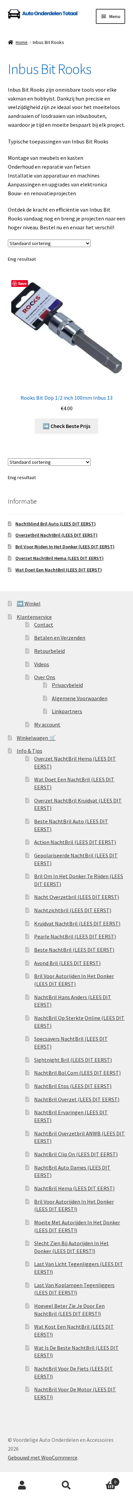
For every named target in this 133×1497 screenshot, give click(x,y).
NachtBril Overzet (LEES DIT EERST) (76, 1099)
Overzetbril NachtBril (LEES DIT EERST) (56, 535)
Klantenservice (34, 616)
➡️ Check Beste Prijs (66, 426)
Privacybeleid (67, 685)
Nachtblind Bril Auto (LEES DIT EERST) (55, 524)
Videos (41, 664)
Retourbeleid (49, 650)
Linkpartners (67, 711)
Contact (43, 624)
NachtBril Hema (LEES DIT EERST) (74, 1188)
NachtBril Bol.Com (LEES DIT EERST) (77, 1072)
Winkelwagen (102, 1479)
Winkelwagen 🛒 (36, 737)
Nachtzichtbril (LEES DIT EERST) (72, 910)
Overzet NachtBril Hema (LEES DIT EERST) (59, 558)
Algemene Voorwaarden (79, 698)
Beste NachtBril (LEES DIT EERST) (74, 949)
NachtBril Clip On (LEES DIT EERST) (76, 1154)
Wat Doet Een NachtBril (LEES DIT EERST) (58, 570)
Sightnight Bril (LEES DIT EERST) (73, 1059)
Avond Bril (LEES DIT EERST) (67, 963)
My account (47, 724)
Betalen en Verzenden (59, 637)
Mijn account (22, 1485)
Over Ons (44, 677)
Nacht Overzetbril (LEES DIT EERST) (76, 896)
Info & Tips (29, 750)
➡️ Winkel (29, 603)
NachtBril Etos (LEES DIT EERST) (73, 1086)
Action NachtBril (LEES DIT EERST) (75, 842)
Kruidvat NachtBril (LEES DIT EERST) (77, 923)
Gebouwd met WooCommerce (42, 1457)
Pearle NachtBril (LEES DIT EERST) (75, 936)
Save (22, 283)
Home (22, 42)
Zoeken (66, 1485)
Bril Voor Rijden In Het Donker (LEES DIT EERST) (65, 547)
